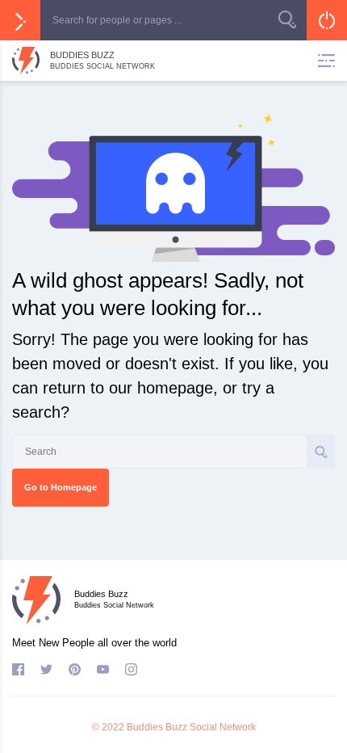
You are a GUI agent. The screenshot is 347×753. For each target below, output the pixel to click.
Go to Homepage (60, 487)
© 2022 (108, 727)
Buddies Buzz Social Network (191, 727)
